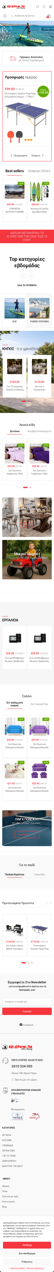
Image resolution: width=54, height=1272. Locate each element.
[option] (27, 116)
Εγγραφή (27, 1011)
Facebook (28, 1025)
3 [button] (32, 401)
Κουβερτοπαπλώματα (39, 431)
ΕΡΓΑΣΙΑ (6, 1135)
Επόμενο (36, 155)
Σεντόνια (15, 431)
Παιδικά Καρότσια (14, 874)
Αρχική (5, 1186)
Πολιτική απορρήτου (35, 1268)
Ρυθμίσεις (27, 1261)
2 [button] (28, 401)
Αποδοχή (27, 1245)
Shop (4, 1191)
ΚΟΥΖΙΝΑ (7, 1140)
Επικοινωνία (8, 1201)
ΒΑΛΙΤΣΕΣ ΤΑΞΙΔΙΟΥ (12, 1166)
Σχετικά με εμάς (10, 1196)
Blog (4, 1206)
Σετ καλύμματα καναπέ (14, 704)
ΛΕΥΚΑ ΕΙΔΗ (8, 1150)
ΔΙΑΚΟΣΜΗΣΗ (9, 1161)
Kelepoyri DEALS (39, 171)
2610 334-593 (22, 1066)
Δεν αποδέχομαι (27, 1253)
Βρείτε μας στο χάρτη (26, 1079)
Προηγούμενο (20, 155)
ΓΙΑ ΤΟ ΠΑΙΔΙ (9, 1155)
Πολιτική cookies (17, 1268)
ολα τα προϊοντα (27, 285)
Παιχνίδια (39, 874)
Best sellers (14, 171)
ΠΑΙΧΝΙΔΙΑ (7, 1145)
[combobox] (27, 16)
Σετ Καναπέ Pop (39, 704)
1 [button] (23, 401)
